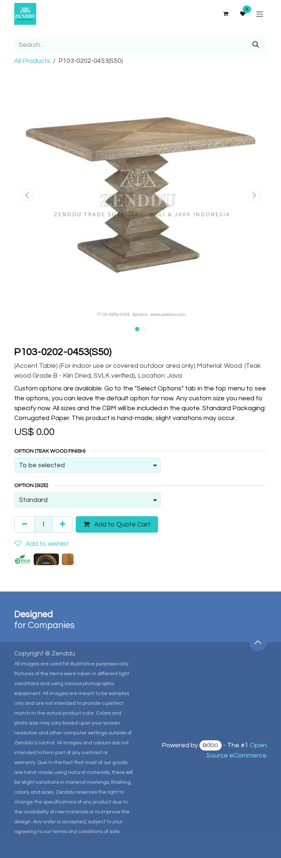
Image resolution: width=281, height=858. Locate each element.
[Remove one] (24, 524)
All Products (32, 60)
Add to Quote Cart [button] (121, 524)
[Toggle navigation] (259, 14)
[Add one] (62, 524)
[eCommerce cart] (225, 14)
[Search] (256, 45)
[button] (27, 195)
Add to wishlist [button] (46, 543)
